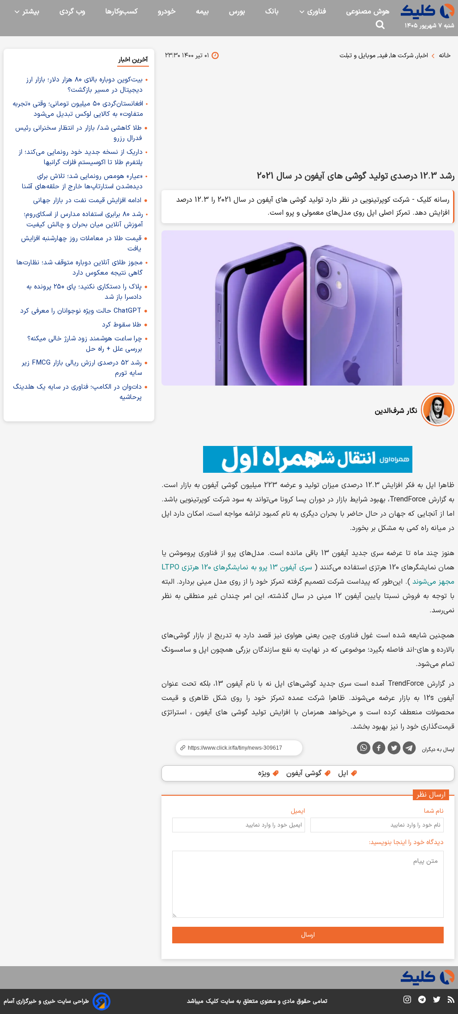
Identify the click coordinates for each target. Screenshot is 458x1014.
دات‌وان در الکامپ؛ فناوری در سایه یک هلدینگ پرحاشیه (77, 392)
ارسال (308, 935)
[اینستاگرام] (407, 1001)
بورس (237, 11)
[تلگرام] (409, 749)
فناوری (315, 11)
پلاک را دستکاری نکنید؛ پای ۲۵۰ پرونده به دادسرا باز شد (84, 292)
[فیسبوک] (379, 749)
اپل (344, 773)
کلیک (212, 1001)
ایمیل (298, 811)
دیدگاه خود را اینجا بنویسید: (406, 842)
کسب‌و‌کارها (121, 11)
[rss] (451, 1001)
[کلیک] (427, 11)
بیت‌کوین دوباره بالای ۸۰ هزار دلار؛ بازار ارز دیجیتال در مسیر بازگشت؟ (84, 85)
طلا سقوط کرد (121, 325)
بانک (272, 11)
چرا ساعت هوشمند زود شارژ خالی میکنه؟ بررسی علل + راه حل (84, 344)
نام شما (434, 811)
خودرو (167, 11)
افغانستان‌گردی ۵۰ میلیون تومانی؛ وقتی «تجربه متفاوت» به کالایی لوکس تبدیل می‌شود (78, 109)
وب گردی (72, 11)
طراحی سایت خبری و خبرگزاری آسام (46, 1001)
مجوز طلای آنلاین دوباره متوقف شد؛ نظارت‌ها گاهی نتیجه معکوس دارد (80, 268)
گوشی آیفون (305, 773)
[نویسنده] (437, 411)
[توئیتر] (394, 749)
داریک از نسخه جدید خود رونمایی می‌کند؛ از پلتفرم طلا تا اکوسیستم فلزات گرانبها (80, 157)
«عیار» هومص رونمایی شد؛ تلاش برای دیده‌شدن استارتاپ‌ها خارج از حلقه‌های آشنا (82, 181)
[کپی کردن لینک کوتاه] (235, 747)
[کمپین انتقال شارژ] (307, 459)
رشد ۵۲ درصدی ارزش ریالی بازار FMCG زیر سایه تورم (81, 368)
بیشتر (29, 11)
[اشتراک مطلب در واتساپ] (363, 748)
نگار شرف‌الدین (396, 411)
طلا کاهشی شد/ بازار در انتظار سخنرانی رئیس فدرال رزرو (78, 133)
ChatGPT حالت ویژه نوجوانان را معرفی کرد (80, 311)
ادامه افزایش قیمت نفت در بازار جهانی (87, 200)
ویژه (265, 773)
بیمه (202, 11)
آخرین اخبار (133, 59)
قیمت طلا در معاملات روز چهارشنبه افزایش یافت (81, 243)
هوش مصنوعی (368, 11)
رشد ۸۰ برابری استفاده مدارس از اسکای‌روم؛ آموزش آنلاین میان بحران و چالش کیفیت (83, 219)
